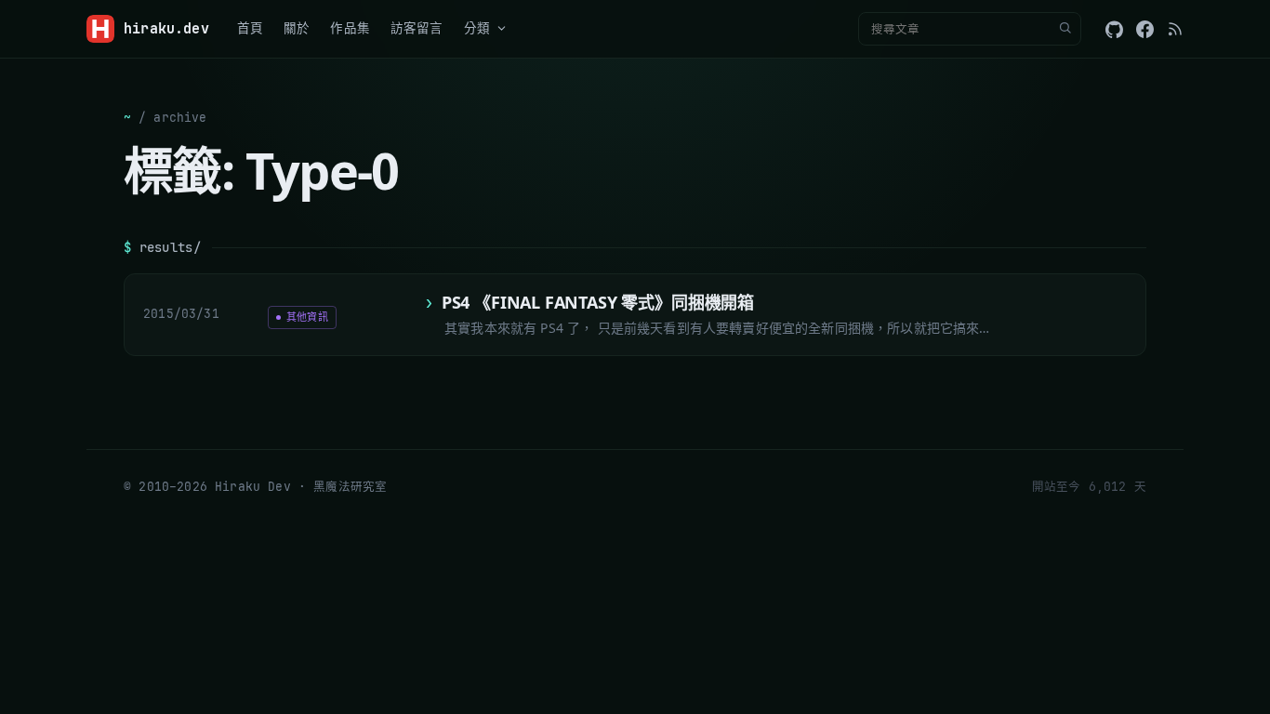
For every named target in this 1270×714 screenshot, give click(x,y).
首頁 (250, 28)
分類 (477, 28)
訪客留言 (416, 28)
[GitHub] (1114, 29)
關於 (297, 28)
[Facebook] (1145, 29)
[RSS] (1175, 28)
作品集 (350, 28)
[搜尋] (1064, 29)
